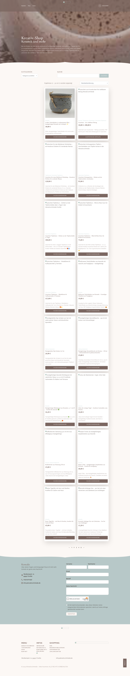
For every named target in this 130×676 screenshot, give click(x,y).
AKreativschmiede (27, 645)
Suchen (104, 75)
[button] (125, 671)
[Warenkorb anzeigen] (100, 5)
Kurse (34, 5)
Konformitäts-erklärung (41, 650)
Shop (29, 5)
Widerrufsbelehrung (57, 647)
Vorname (69, 564)
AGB (51, 645)
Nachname (91, 564)
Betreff (68, 578)
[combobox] (29, 76)
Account (105, 5)
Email (68, 571)
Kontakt (24, 651)
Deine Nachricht (71, 586)
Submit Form (71, 614)
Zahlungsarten (55, 651)
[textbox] (29, 76)
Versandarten (55, 649)
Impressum (40, 645)
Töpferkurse (26, 647)
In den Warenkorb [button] (60, 137)
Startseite (23, 5)
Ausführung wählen (93, 137)
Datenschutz (41, 647)
